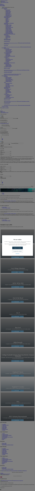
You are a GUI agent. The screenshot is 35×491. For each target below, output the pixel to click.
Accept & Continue (17, 247)
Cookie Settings (17, 253)
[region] (17, 245)
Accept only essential (17, 251)
